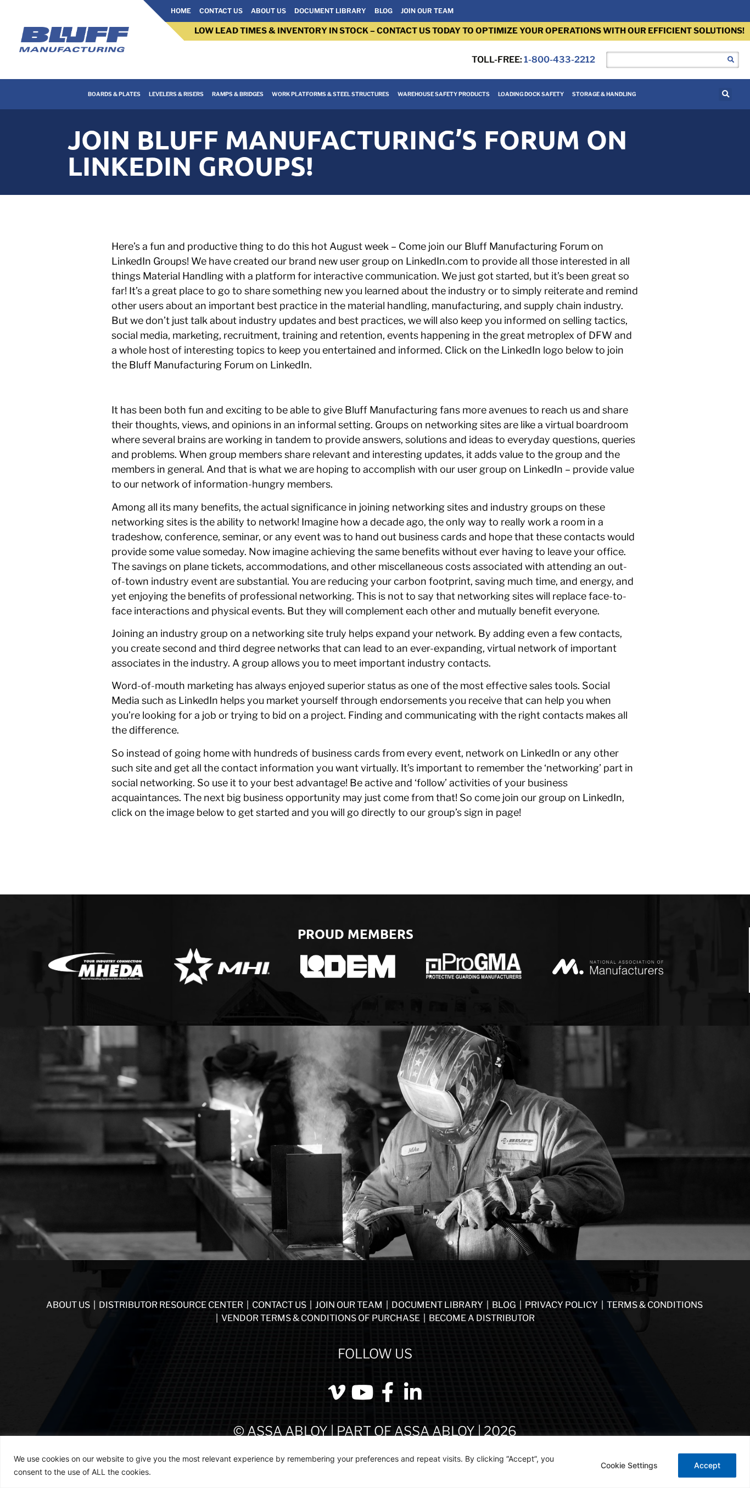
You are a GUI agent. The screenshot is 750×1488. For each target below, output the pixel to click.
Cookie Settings (629, 1465)
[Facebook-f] (388, 1392)
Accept (707, 1465)
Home (181, 11)
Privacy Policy (562, 1305)
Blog (383, 11)
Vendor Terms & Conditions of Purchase (320, 1318)
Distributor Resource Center (171, 1305)
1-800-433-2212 (559, 59)
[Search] (731, 60)
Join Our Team (427, 11)
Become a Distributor (482, 1318)
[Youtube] (362, 1392)
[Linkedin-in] (413, 1392)
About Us (268, 11)
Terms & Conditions (655, 1305)
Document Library (330, 11)
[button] (725, 94)
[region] (375, 1462)
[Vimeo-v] (337, 1392)
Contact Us (221, 11)
